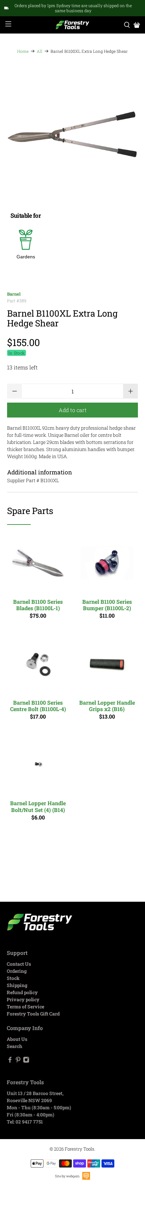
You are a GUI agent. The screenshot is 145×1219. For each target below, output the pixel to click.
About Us (17, 1039)
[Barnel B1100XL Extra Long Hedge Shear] (72, 134)
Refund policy (22, 992)
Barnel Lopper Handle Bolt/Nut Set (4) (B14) (38, 806)
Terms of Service (25, 1006)
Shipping (17, 985)
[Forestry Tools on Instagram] (26, 1061)
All (39, 51)
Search (14, 1046)
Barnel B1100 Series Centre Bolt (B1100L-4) (38, 705)
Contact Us (19, 964)
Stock (13, 978)
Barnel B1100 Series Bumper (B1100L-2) (107, 604)
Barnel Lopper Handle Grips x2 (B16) (107, 705)
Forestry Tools (79, 1149)
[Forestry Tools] (72, 24)
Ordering (17, 971)
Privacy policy (23, 999)
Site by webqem (67, 1176)
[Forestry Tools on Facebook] (10, 1061)
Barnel (14, 294)
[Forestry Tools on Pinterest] (18, 1061)
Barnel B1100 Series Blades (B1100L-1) (38, 604)
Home (23, 51)
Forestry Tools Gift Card (33, 1013)
